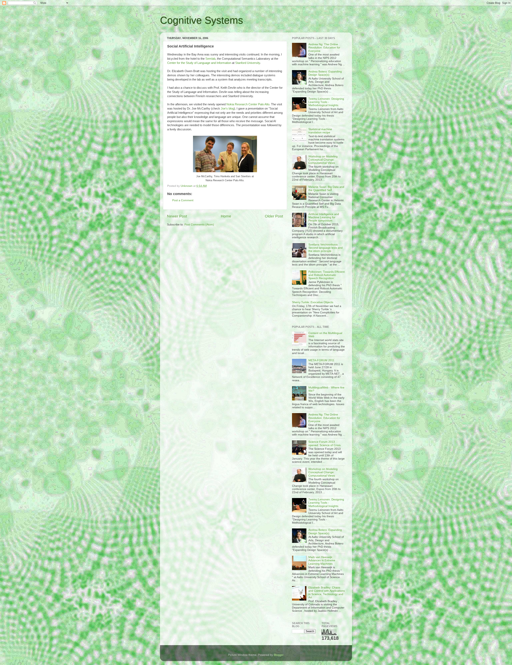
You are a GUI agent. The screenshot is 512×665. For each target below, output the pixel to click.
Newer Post (177, 216)
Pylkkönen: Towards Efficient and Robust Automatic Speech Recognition (326, 275)
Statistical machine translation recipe (320, 131)
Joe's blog (227, 108)
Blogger (278, 654)
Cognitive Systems (201, 20)
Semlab (210, 58)
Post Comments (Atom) (199, 224)
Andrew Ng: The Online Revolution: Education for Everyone (324, 47)
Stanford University (247, 62)
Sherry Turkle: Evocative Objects (312, 302)
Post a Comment (182, 200)
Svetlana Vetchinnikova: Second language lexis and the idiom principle (325, 248)
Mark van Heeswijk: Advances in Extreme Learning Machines (321, 560)
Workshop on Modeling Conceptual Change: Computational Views (323, 159)
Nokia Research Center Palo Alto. (248, 104)
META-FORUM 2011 (321, 360)
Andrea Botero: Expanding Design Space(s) (325, 73)
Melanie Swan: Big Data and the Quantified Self (326, 188)
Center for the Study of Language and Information (199, 62)
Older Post (274, 216)
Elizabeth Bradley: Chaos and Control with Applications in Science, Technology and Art (326, 592)
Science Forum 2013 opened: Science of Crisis (324, 443)
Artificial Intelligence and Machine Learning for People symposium (323, 217)
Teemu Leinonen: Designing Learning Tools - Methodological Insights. (326, 102)
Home (226, 216)
